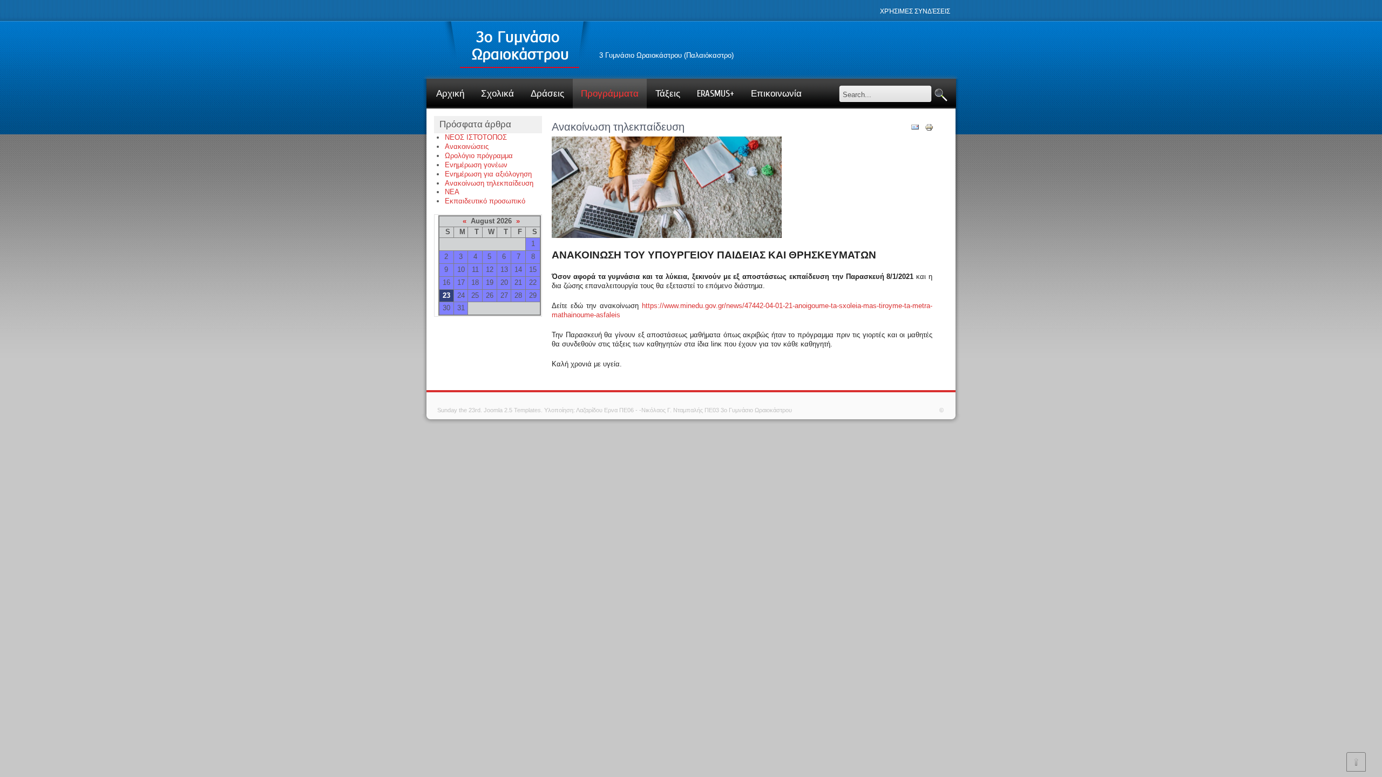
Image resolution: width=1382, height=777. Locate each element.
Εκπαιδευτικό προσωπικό (485, 201)
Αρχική (450, 93)
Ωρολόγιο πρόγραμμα (479, 156)
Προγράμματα (610, 93)
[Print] (929, 129)
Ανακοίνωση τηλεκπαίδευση (489, 183)
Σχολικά (497, 93)
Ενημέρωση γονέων (476, 165)
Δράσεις (547, 93)
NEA (452, 192)
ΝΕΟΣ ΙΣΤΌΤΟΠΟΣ (476, 137)
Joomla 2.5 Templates (512, 410)
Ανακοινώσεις (467, 146)
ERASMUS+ (715, 93)
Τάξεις (667, 93)
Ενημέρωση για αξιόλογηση (488, 174)
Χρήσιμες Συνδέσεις (915, 11)
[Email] (915, 129)
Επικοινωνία (776, 93)
